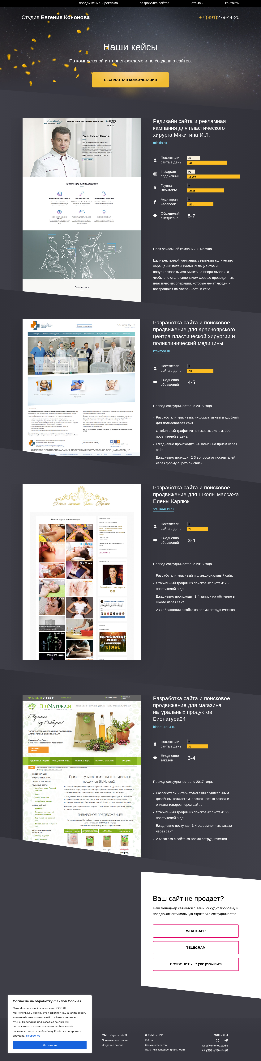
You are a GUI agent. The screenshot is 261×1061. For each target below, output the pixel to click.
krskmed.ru (161, 351)
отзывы (197, 3)
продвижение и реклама (98, 3)
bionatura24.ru (164, 727)
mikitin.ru (160, 143)
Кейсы (149, 1040)
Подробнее (33, 1035)
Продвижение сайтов (115, 1040)
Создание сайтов (112, 1044)
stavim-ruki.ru (163, 509)
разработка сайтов (154, 3)
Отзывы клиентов (156, 1044)
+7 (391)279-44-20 (215, 1050)
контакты (232, 3)
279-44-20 (219, 17)
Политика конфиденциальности (165, 1049)
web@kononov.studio (215, 1045)
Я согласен (50, 1045)
